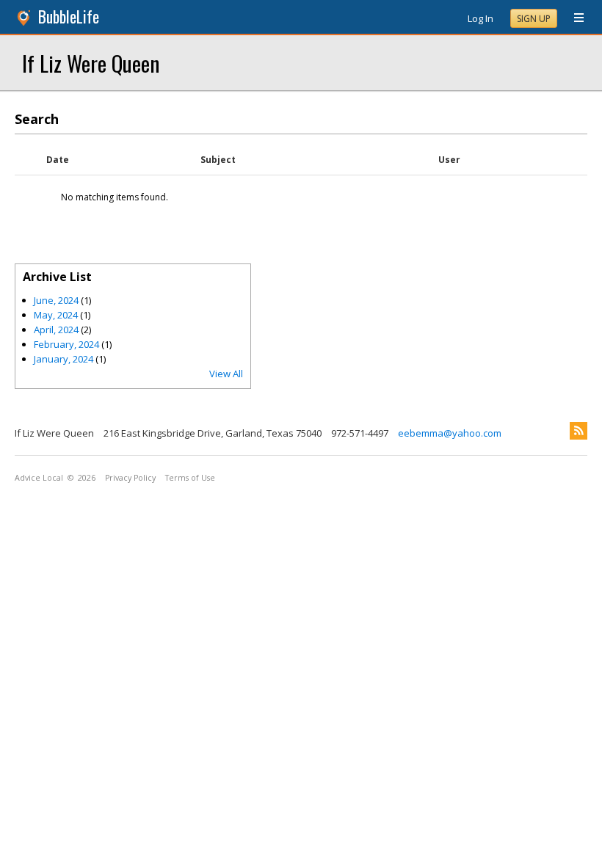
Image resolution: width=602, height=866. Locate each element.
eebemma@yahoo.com (449, 433)
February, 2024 (66, 344)
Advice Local (39, 478)
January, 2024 (63, 358)
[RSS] (578, 431)
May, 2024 (56, 314)
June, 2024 (56, 300)
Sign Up (534, 18)
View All (226, 373)
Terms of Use (190, 478)
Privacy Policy (130, 478)
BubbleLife (68, 16)
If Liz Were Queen (90, 63)
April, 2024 (56, 329)
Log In (480, 18)
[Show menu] (573, 18)
